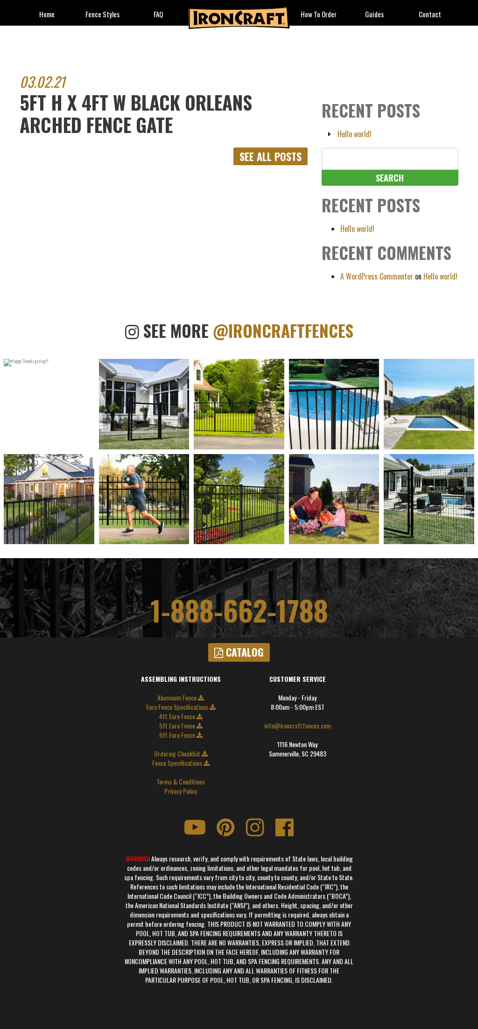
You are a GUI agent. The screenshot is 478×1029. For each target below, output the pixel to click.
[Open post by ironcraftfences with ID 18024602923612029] (144, 499)
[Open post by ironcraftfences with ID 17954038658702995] (49, 404)
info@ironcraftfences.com (297, 725)
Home (47, 14)
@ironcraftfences (283, 330)
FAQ (158, 14)
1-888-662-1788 (239, 610)
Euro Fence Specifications (178, 707)
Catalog (243, 651)
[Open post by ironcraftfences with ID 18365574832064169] (239, 404)
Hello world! (354, 134)
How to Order (319, 14)
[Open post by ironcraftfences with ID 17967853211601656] (49, 499)
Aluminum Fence (177, 697)
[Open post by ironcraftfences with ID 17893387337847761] (334, 499)
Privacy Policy (180, 791)
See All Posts (270, 156)
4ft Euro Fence (178, 716)
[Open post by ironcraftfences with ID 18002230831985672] (429, 404)
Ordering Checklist (178, 753)
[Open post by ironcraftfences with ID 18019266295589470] (239, 499)
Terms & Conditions (180, 781)
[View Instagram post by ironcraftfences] (85, 441)
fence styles (102, 14)
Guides (374, 14)
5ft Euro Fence (178, 725)
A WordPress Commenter (376, 276)
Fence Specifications (178, 763)
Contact (430, 14)
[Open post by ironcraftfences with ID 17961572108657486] (144, 404)
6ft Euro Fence (178, 735)
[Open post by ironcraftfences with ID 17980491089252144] (429, 499)
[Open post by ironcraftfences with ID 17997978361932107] (334, 404)
